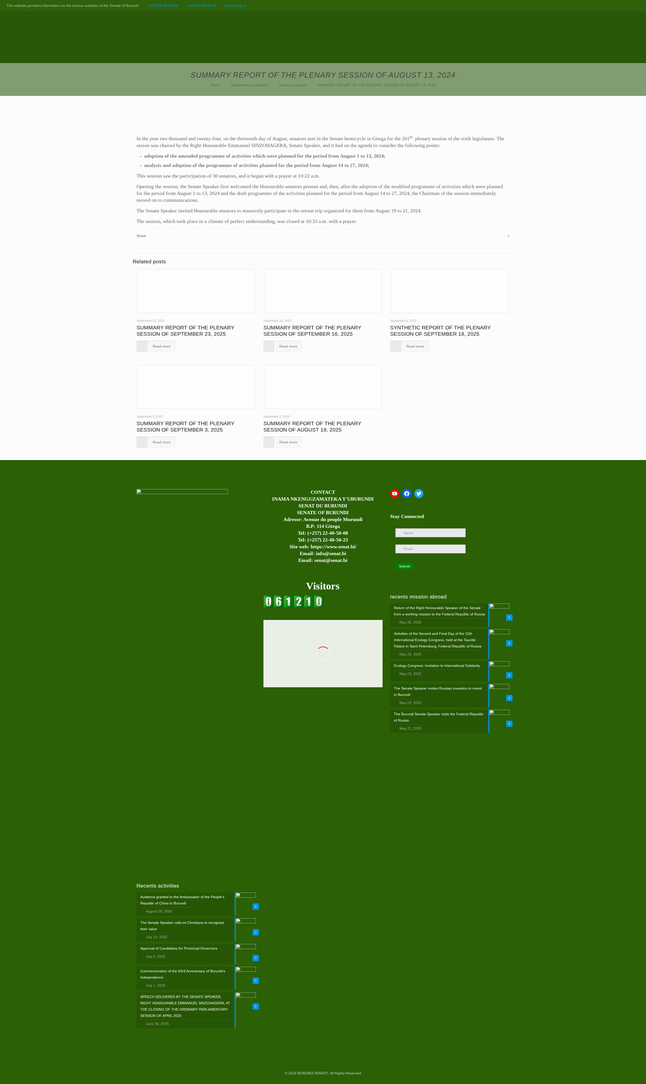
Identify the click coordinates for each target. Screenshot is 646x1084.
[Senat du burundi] (293, 607)
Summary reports (293, 85)
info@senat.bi (235, 6)
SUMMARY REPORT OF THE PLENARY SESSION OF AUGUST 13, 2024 (377, 85)
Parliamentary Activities (249, 85)
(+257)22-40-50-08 (162, 6)
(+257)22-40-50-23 (201, 6)
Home (215, 85)
